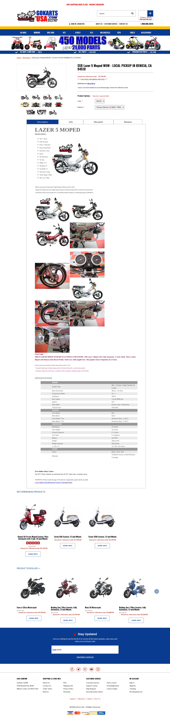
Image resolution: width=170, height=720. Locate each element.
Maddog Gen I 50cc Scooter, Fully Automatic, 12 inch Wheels (64, 608)
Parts (40, 52)
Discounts (98, 122)
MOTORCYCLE (105, 32)
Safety (89, 699)
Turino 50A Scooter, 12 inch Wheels (67, 536)
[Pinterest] (85, 669)
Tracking (133, 689)
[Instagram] (98, 669)
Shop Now (92, 52)
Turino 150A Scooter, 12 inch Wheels (102, 536)
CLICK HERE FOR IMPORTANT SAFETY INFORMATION (53, 482)
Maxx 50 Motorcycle (93, 607)
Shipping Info (68, 686)
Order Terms (47, 689)
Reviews (128, 122)
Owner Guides (112, 689)
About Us (99, 24)
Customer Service (110, 24)
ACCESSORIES (146, 32)
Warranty (81, 699)
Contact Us (123, 24)
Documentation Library (94, 692)
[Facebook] (72, 669)
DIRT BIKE (50, 32)
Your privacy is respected (85, 657)
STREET (78, 32)
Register (80, 24)
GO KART (23, 32)
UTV (91, 32)
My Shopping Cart (136, 692)
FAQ (65, 683)
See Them (153, 52)
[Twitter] (78, 669)
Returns (46, 692)
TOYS (119, 32)
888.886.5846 (147, 23)
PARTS (132, 32)
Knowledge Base (113, 686)
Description (42, 122)
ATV (64, 32)
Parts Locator (112, 683)
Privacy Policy (68, 689)
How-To (97, 699)
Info (71, 122)
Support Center (92, 686)
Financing (66, 692)
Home (19, 58)
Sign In (73, 24)
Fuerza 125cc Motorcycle (27, 607)
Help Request (91, 689)
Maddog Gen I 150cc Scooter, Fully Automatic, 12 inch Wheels (132, 608)
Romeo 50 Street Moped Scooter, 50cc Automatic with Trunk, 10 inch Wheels (33, 537)
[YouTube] (91, 669)
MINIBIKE (37, 32)
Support (73, 699)
